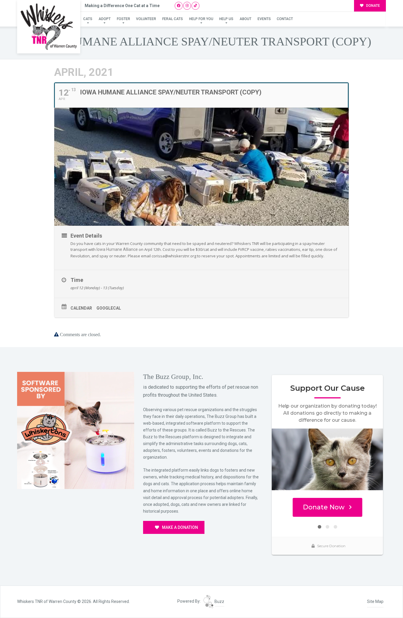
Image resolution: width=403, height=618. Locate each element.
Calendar (81, 308)
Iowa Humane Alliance (117, 249)
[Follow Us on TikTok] (195, 6)
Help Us (226, 19)
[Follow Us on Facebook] (179, 6)
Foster (123, 19)
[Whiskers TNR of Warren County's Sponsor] (75, 430)
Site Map (375, 601)
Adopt (105, 19)
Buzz (219, 601)
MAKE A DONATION (179, 527)
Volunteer (146, 19)
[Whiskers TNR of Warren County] (49, 27)
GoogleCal (108, 308)
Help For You (201, 19)
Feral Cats (172, 19)
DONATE (372, 6)
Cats (87, 19)
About (245, 19)
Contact (285, 19)
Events (264, 19)
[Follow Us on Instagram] (187, 6)
